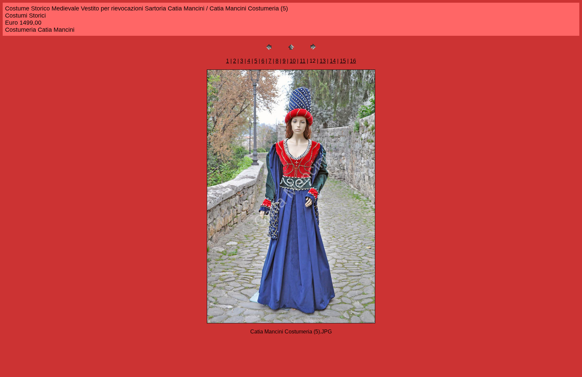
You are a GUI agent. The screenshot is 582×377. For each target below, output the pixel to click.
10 (293, 61)
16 (353, 61)
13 (323, 61)
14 (333, 61)
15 (343, 61)
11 (302, 61)
